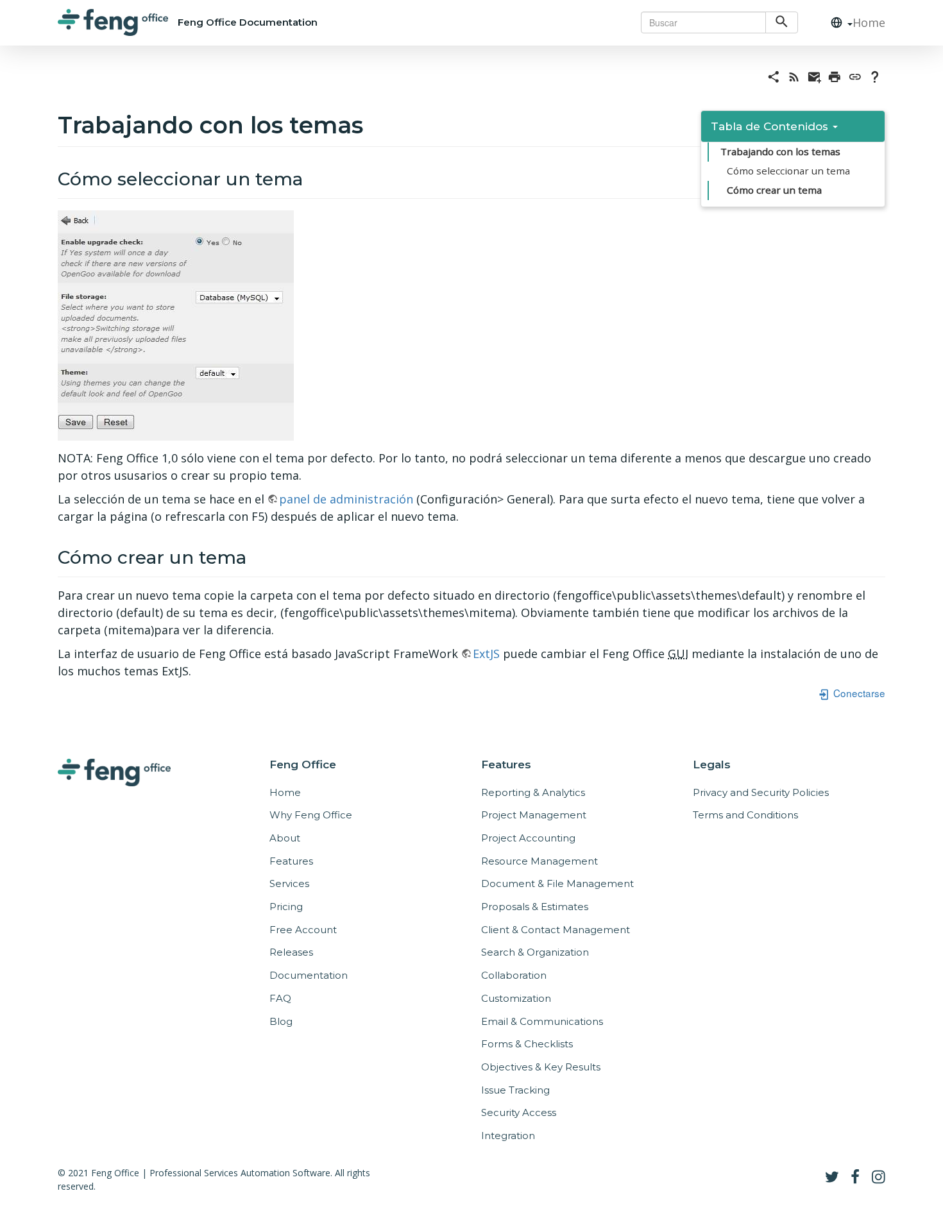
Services (289, 883)
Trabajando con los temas (780, 151)
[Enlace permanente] (855, 75)
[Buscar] (781, 22)
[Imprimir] (835, 75)
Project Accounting (528, 838)
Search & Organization (535, 952)
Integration (508, 1135)
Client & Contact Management (555, 930)
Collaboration (514, 975)
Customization (516, 998)
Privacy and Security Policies (761, 792)
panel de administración (346, 499)
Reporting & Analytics (533, 792)
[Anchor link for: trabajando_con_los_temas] (375, 123)
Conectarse (858, 693)
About (284, 838)
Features (291, 861)
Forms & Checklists (527, 1044)
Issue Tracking (515, 1090)
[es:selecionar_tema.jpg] (176, 324)
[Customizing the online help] (875, 75)
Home (869, 22)
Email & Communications (542, 1021)
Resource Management (539, 861)
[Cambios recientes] (794, 75)
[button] (836, 22)
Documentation (308, 975)
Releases (291, 952)
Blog (281, 1021)
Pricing (286, 906)
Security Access (518, 1112)
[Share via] (774, 75)
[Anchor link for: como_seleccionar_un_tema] (312, 178)
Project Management (533, 815)
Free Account (303, 930)
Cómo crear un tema (774, 189)
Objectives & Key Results (540, 1067)
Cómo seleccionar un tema (788, 170)
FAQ (280, 998)
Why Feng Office (310, 815)
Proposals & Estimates (534, 906)
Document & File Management (557, 883)
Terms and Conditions (745, 815)
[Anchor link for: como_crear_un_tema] (255, 556)
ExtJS (486, 653)
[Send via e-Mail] (815, 75)
